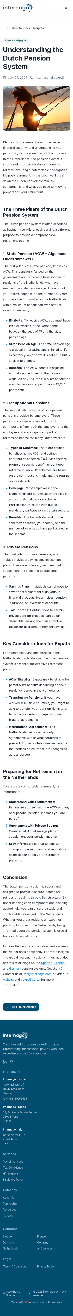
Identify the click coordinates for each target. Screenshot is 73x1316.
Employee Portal (13, 1179)
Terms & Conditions (15, 1266)
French (59, 963)
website (8, 979)
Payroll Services (13, 1161)
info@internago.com (37, 974)
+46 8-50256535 (16, 1098)
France (41, 1236)
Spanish (46, 963)
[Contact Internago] (11, 1062)
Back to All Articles (24, 1006)
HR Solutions (11, 1173)
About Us (8, 1197)
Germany (42, 1242)
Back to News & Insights (28, 28)
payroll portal (30, 979)
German (15, 968)
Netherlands (10, 1248)
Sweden (8, 1236)
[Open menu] (66, 7)
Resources (9, 1209)
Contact (8, 1215)
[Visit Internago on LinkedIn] (5, 1062)
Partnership (10, 1203)
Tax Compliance (13, 1167)
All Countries (45, 1248)
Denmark (8, 1242)
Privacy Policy (46, 1266)
